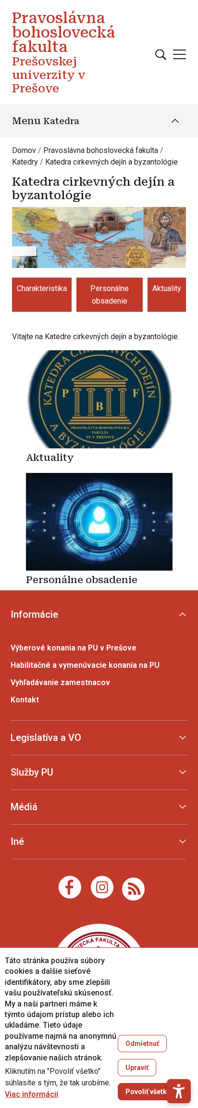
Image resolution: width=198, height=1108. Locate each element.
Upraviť (136, 1067)
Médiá (24, 807)
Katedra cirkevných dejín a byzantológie (111, 161)
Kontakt (25, 699)
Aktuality (166, 288)
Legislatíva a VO (46, 737)
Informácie (34, 614)
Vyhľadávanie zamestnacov (60, 682)
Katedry (25, 161)
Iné (17, 841)
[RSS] (133, 888)
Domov (24, 150)
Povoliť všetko (148, 1091)
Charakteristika (42, 288)
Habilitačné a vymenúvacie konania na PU (85, 665)
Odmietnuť (142, 1043)
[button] (179, 1091)
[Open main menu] (179, 54)
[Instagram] (102, 887)
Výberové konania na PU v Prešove (73, 647)
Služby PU (32, 772)
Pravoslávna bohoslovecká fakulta (100, 150)
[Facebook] (70, 887)
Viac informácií (31, 1094)
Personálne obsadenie (109, 295)
